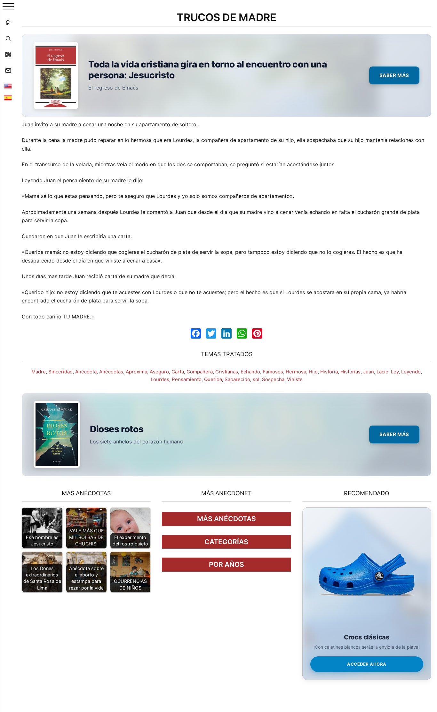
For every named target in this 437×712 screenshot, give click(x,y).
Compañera (200, 372)
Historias (350, 372)
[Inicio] (8, 22)
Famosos (273, 372)
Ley (395, 372)
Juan (368, 372)
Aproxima (136, 372)
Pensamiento (187, 379)
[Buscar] (8, 38)
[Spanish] (8, 97)
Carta (177, 372)
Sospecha (273, 379)
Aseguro (159, 372)
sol (256, 379)
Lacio (382, 372)
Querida (213, 379)
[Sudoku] (8, 54)
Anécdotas (111, 372)
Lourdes (160, 379)
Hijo (313, 372)
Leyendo (411, 372)
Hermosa (296, 372)
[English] (8, 86)
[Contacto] (8, 70)
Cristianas (226, 372)
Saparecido (237, 379)
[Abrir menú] (8, 7)
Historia (329, 372)
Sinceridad (60, 372)
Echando (250, 372)
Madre (38, 372)
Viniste (295, 379)
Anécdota (86, 372)
